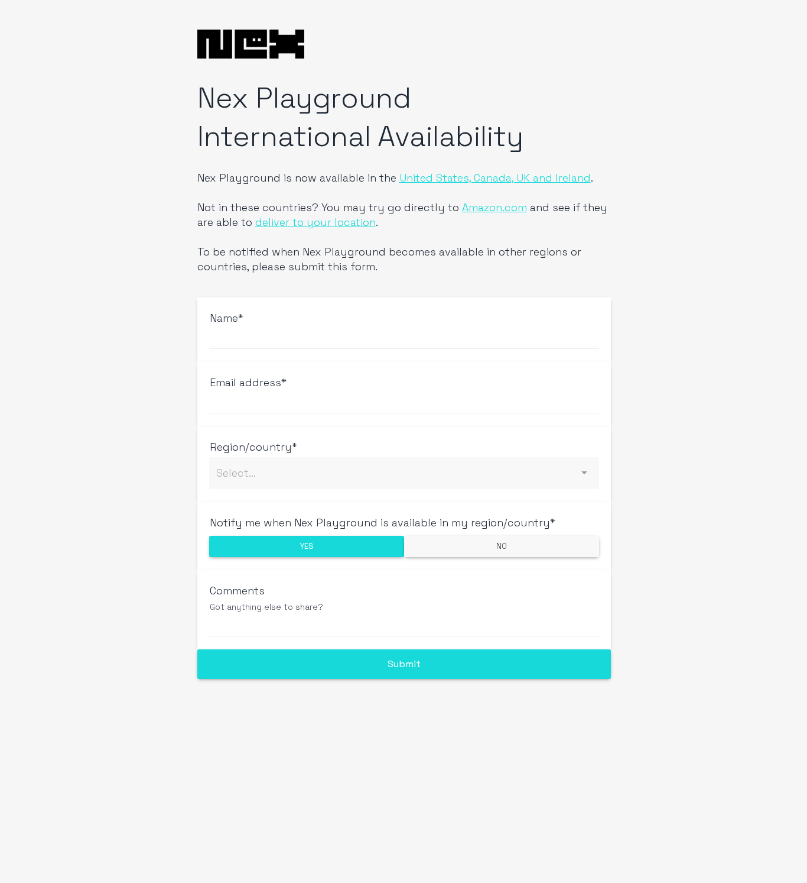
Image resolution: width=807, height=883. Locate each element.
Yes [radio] (307, 546)
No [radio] (501, 546)
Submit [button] (404, 664)
